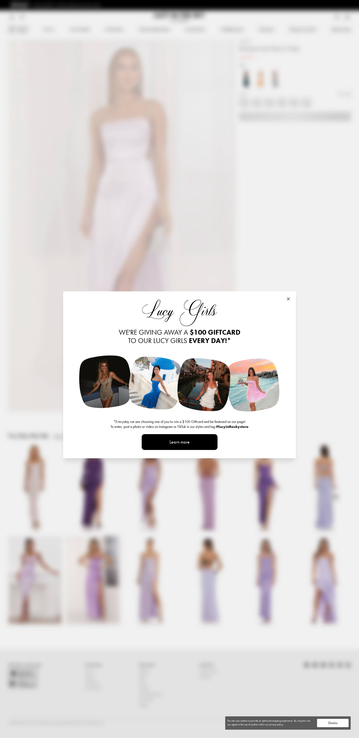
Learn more (180, 442)
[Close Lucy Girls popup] (288, 298)
